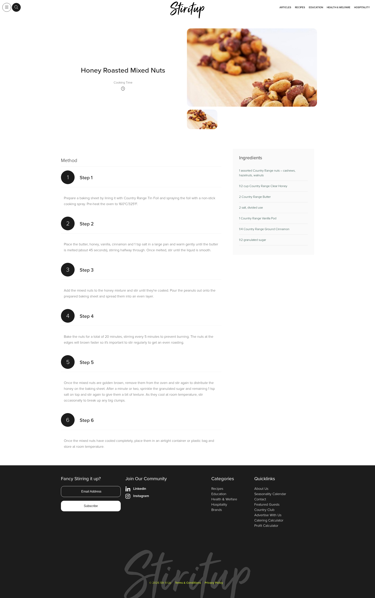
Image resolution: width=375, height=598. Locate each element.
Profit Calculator (266, 525)
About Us (261, 488)
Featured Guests (266, 504)
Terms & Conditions (188, 583)
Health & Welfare (338, 7)
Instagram (141, 495)
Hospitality (362, 7)
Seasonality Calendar (270, 493)
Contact (260, 499)
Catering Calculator (268, 520)
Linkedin (139, 488)
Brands (216, 509)
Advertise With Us (267, 515)
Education (316, 7)
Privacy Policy (214, 583)
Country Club (264, 509)
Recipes (300, 7)
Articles (285, 7)
